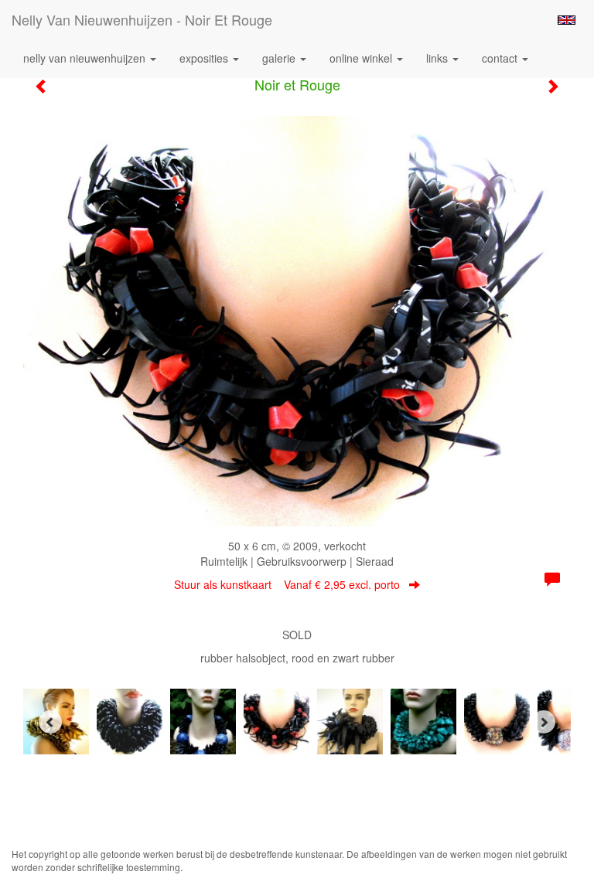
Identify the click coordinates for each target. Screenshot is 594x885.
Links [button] (438, 58)
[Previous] (50, 722)
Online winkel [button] (362, 58)
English (566, 20)
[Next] (543, 722)
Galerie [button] (280, 58)
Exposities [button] (205, 58)
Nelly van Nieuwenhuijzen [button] (85, 58)
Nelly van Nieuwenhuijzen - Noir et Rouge (142, 19)
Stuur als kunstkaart (287, 584)
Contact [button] (501, 58)
